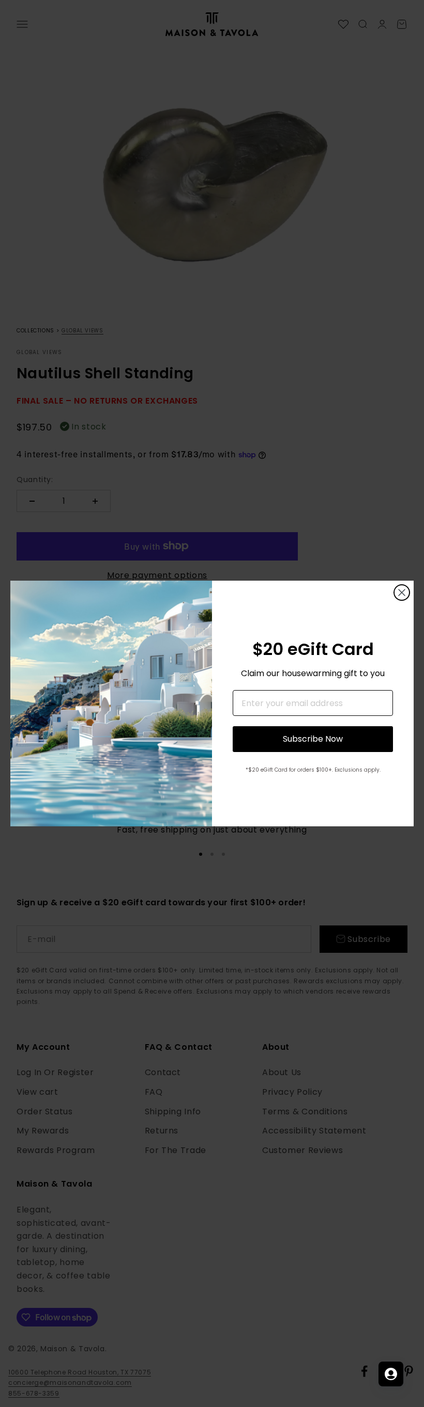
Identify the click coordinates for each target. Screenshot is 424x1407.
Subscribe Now (313, 739)
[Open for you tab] (390, 1374)
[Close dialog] (402, 592)
